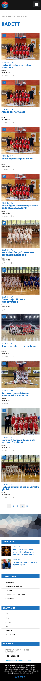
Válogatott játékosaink (15, 595)
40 (27, 506)
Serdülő (8, 630)
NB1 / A (8, 614)
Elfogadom (20, 677)
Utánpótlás (10, 635)
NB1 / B (8, 618)
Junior (6, 403)
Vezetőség (9, 599)
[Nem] (39, 672)
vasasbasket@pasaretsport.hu (18, 660)
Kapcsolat (9, 582)
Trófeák (8, 590)
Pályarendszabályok (13, 586)
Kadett (6, 75)
